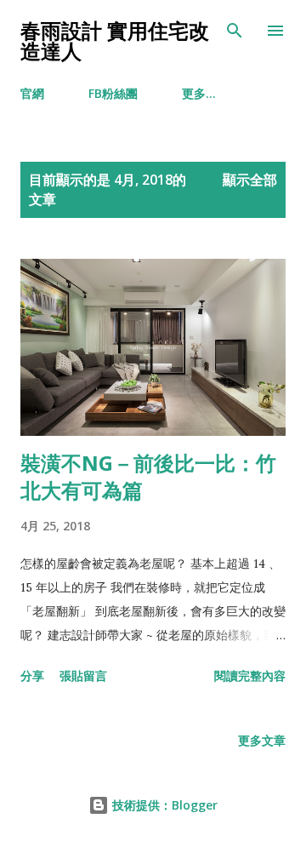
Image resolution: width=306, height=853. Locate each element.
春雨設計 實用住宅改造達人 (114, 40)
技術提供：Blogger (163, 805)
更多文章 (262, 740)
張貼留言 (83, 675)
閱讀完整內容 (250, 675)
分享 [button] (32, 675)
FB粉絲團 (113, 93)
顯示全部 (250, 179)
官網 (32, 93)
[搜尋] (234, 30)
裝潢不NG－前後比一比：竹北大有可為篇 (148, 476)
